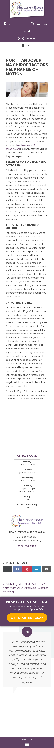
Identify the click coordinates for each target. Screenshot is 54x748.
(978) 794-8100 (27, 38)
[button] (27, 617)
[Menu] (27, 744)
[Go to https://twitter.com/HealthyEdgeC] (29, 32)
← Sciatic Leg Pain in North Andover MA (24, 584)
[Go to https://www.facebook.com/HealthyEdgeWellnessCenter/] (25, 32)
